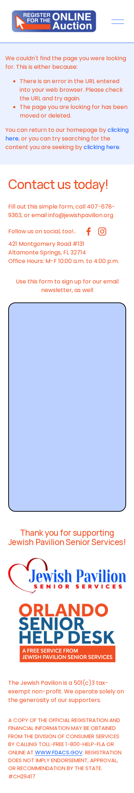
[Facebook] (88, 231)
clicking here (101, 147)
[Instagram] (102, 231)
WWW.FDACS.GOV (59, 752)
